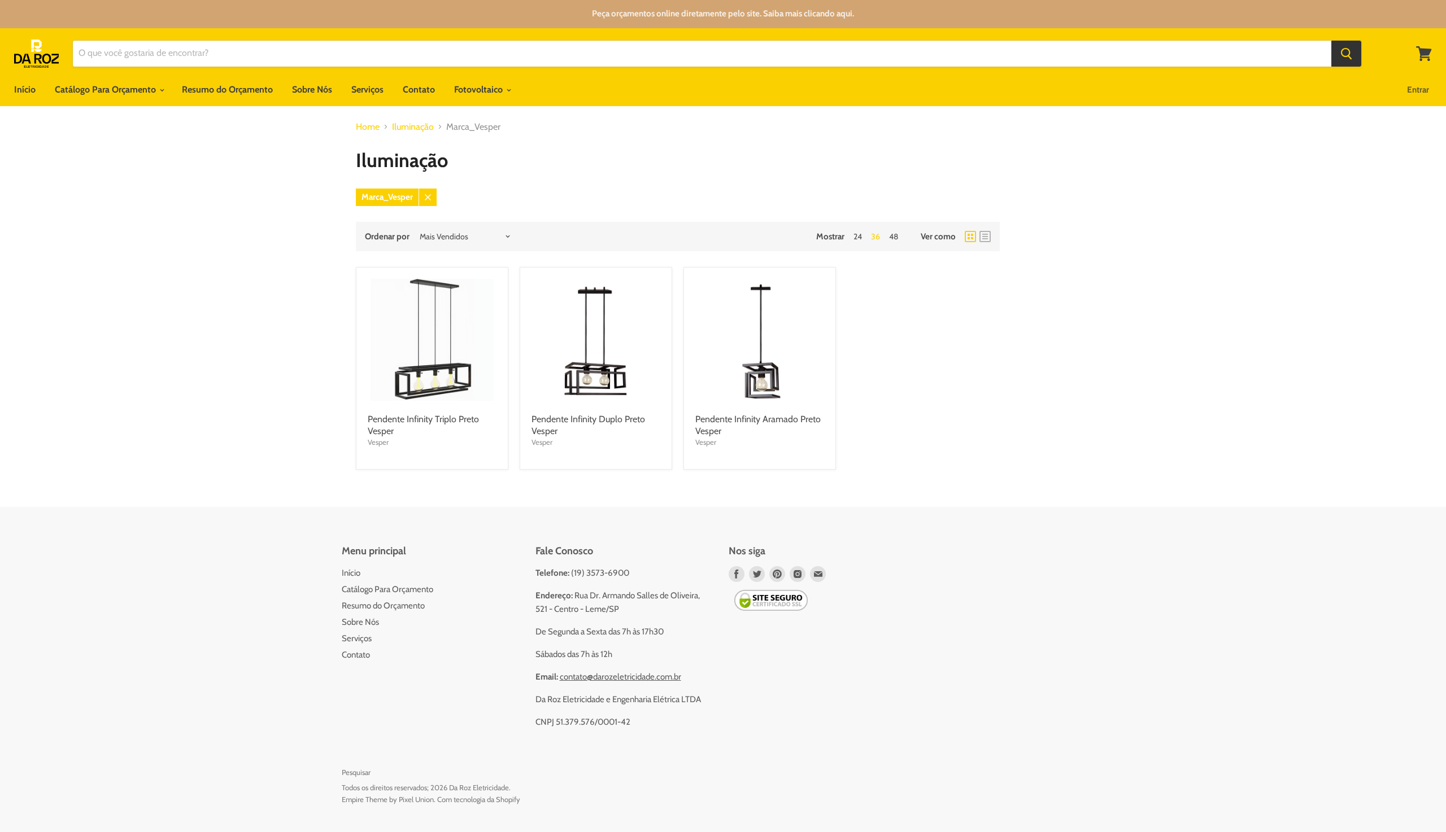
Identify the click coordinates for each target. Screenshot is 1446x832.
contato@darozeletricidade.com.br (620, 677)
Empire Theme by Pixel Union (388, 799)
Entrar (1418, 90)
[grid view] (970, 236)
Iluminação (413, 127)
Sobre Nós (312, 89)
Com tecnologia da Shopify (478, 799)
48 (893, 236)
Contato (419, 89)
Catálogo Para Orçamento (106, 89)
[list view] (985, 236)
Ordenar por (387, 237)
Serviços (367, 89)
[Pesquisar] (1346, 54)
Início (25, 89)
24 (857, 236)
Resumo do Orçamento (227, 89)
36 (875, 236)
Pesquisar (356, 772)
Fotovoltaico (479, 89)
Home (368, 127)
